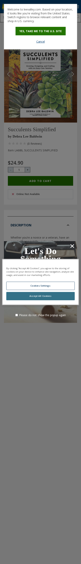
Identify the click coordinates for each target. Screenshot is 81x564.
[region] (40, 282)
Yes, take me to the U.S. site (40, 31)
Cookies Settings (40, 285)
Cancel (40, 41)
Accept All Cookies (40, 296)
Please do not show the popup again (42, 315)
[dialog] (40, 26)
